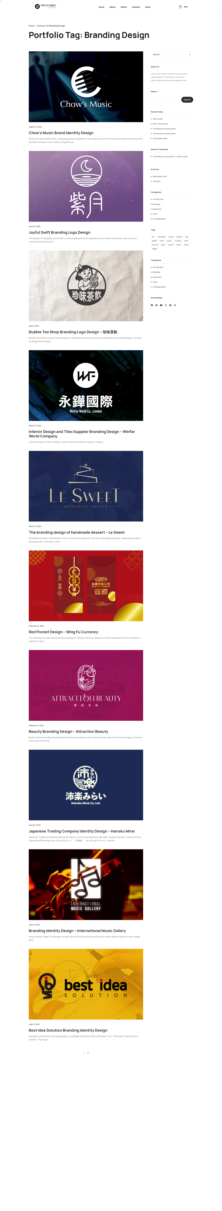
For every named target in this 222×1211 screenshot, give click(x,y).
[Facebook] (152, 305)
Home (101, 7)
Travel (154, 249)
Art (153, 237)
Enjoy (169, 241)
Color (171, 237)
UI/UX (155, 214)
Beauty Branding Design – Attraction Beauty (68, 731)
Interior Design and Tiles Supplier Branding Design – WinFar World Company (82, 434)
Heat (186, 241)
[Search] (191, 54)
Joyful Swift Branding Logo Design (59, 232)
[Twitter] (156, 305)
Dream (154, 241)
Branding (156, 204)
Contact (136, 7)
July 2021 (156, 181)
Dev (186, 237)
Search (154, 91)
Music (171, 245)
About (112, 7)
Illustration (157, 209)
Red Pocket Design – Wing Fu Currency (63, 631)
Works (124, 7)
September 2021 (160, 176)
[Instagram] (166, 305)
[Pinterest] (170, 305)
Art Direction (158, 199)
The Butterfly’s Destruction (164, 128)
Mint (163, 245)
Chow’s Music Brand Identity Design (61, 132)
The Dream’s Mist (160, 138)
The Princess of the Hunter (164, 133)
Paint (179, 245)
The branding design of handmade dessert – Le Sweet (77, 532)
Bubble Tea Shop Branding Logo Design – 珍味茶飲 (73, 331)
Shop (147, 7)
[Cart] (180, 6)
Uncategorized (159, 219)
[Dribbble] (175, 305)
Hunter (155, 245)
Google (178, 241)
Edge (162, 241)
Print (186, 245)
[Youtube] (161, 305)
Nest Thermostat (160, 123)
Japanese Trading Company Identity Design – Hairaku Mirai (82, 831)
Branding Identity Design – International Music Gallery (77, 930)
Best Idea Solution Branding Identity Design (68, 1030)
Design (179, 237)
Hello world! (158, 119)
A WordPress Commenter (163, 156)
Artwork (161, 237)
